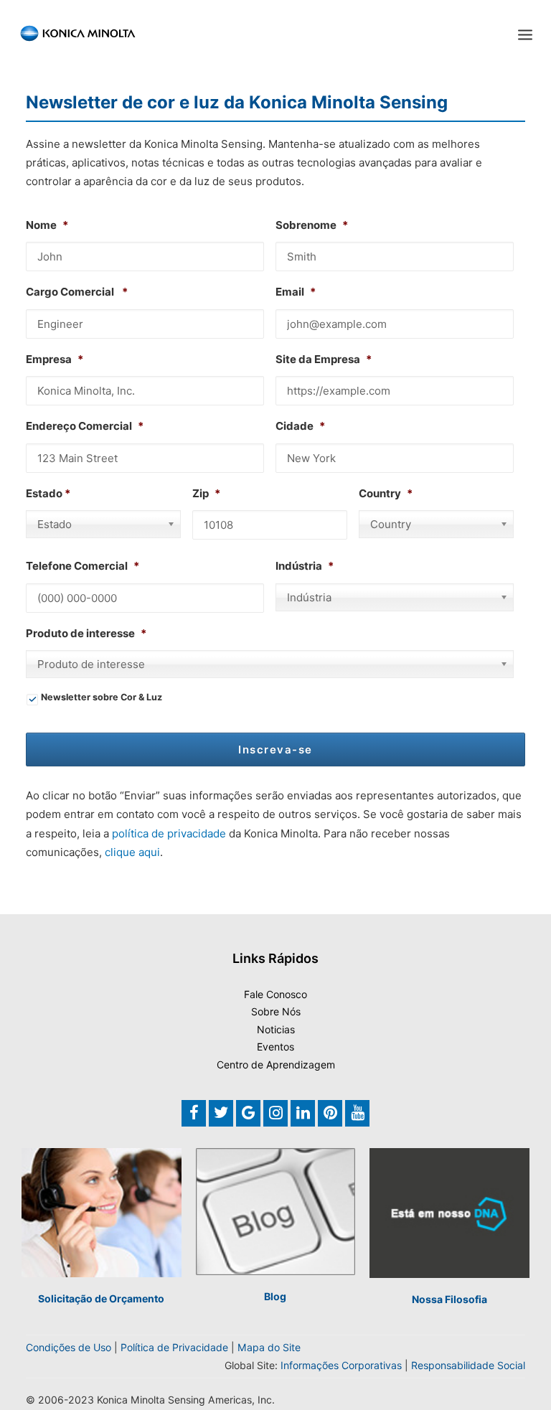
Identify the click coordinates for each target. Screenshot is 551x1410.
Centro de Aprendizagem (276, 1064)
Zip (206, 493)
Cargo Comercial (77, 292)
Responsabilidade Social (468, 1365)
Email (296, 292)
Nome (47, 225)
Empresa (54, 359)
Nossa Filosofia (449, 1299)
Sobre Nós (276, 1011)
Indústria (305, 566)
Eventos (275, 1046)
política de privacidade (169, 833)
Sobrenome (312, 225)
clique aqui (132, 852)
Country (386, 493)
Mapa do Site (269, 1347)
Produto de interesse (86, 633)
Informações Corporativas (341, 1365)
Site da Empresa (324, 359)
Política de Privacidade (174, 1347)
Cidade (300, 426)
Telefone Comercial (82, 566)
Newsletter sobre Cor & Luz (101, 697)
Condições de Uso (68, 1347)
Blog (275, 1296)
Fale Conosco (275, 994)
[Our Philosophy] (449, 1213)
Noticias (276, 1029)
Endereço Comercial (84, 426)
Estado (44, 493)
